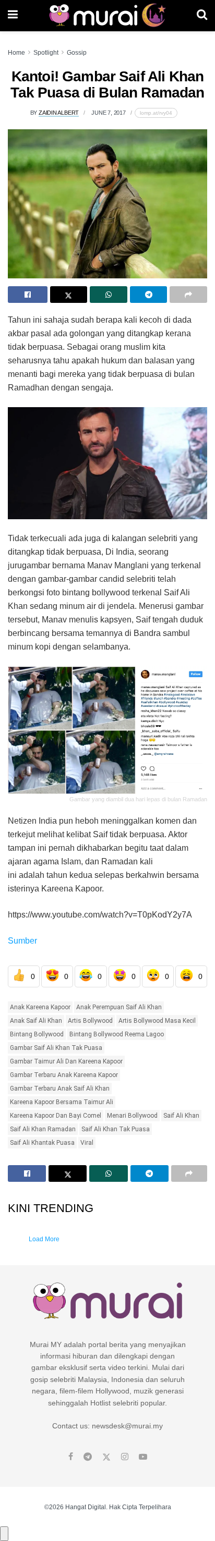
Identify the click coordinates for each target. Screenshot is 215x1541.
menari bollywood (132, 1115)
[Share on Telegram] (149, 294)
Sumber (22, 940)
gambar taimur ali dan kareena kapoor (66, 1061)
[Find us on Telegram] (87, 1457)
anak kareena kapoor (40, 1007)
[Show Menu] (13, 15)
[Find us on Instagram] (124, 1457)
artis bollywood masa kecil (157, 1020)
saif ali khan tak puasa (115, 1129)
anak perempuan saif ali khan (119, 1007)
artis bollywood (90, 1020)
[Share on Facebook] (27, 294)
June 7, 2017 (108, 112)
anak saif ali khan (36, 1020)
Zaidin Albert (59, 112)
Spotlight (45, 52)
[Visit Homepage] (107, 16)
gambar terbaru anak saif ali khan (60, 1088)
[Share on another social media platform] (188, 294)
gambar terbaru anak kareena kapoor (64, 1075)
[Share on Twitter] (69, 294)
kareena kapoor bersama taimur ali (61, 1102)
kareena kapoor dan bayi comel (55, 1115)
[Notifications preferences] (4, 1533)
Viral (86, 1142)
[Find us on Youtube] (143, 1457)
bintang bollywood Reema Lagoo (116, 1034)
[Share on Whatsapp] (108, 294)
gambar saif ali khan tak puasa (56, 1047)
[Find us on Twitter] (106, 1457)
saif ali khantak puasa (42, 1142)
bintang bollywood (37, 1034)
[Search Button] (202, 15)
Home (16, 52)
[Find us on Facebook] (70, 1457)
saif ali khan (181, 1115)
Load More (44, 1239)
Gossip (77, 52)
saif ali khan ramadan (43, 1129)
